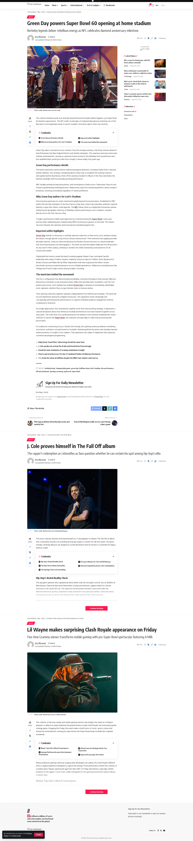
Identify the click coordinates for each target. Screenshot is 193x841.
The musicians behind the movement (94, 142)
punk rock (67, 371)
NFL (76, 207)
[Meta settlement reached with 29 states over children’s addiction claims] (160, 74)
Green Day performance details (52, 138)
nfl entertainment (42, 371)
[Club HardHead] (34, 5)
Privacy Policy (99, 396)
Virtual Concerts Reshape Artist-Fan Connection (92, 749)
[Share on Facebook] (145, 38)
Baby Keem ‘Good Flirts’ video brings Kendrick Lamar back (61, 342)
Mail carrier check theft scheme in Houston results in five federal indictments (136, 83)
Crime (126, 89)
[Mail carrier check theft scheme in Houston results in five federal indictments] (160, 84)
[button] (38, 834)
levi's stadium (95, 368)
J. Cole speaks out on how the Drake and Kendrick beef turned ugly (64, 346)
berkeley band (50, 368)
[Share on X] (148, 38)
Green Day (40, 235)
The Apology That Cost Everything (53, 570)
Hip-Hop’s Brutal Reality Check (52, 562)
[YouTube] (164, 830)
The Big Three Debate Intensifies (53, 566)
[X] (160, 830)
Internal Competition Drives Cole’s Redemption (97, 566)
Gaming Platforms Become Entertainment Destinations (55, 753)
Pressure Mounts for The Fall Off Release (96, 562)
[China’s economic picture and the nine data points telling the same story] (160, 97)
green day (74, 368)
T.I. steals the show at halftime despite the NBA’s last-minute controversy (68, 358)
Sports (126, 66)
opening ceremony (56, 371)
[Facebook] (158, 830)
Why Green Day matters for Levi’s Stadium (56, 142)
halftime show (84, 368)
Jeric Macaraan (40, 37)
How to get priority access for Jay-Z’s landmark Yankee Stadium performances (69, 354)
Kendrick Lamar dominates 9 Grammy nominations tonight (61, 350)
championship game (63, 368)
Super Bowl (97, 219)
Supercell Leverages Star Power (92, 755)
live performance (107, 368)
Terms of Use (16, 836)
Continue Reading (96, 608)
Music (31, 17)
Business (127, 99)
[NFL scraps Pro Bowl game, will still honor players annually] (160, 63)
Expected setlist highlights (90, 138)
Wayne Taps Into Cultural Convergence (55, 748)
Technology (127, 76)
